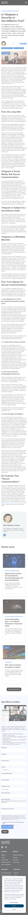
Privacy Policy (17, 891)
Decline (14, 909)
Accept (14, 905)
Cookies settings (14, 902)
